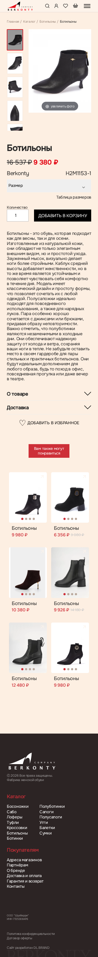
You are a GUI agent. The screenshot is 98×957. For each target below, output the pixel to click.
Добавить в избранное (49, 423)
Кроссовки (17, 827)
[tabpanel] (28, 497)
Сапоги (46, 812)
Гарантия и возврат (25, 881)
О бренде (16, 870)
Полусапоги (50, 817)
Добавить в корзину (62, 216)
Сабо (12, 812)
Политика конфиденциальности (31, 934)
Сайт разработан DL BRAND (28, 948)
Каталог (29, 22)
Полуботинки (52, 806)
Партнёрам (17, 865)
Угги (43, 822)
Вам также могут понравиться (49, 451)
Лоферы (14, 817)
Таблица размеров (73, 197)
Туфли (13, 822)
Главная (13, 22)
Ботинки (15, 838)
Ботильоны (47, 22)
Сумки (45, 833)
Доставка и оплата (24, 875)
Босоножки (17, 806)
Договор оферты (19, 938)
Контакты (15, 886)
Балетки (47, 827)
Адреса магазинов (24, 860)
